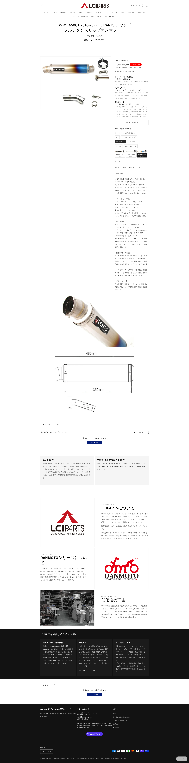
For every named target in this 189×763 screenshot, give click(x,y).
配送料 (119, 67)
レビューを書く (94, 443)
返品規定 (116, 724)
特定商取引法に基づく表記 (121, 717)
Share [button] (119, 162)
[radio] (117, 137)
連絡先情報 (108, 758)
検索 (114, 713)
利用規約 (116, 727)
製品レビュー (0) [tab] (46, 432)
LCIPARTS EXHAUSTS (49, 758)
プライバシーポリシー (120, 720)
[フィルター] (134, 432)
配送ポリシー (99, 758)
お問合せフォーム (85, 670)
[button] (42, 5)
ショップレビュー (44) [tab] (60, 432)
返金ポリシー (70, 758)
